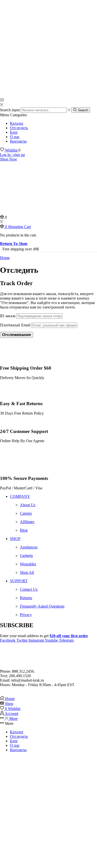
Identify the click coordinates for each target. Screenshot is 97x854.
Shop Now (8, 159)
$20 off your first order (68, 636)
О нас (15, 137)
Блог (14, 132)
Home (5, 258)
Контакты (18, 141)
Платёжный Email (15, 325)
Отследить (19, 128)
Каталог (17, 123)
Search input (10, 110)
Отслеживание (16, 335)
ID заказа (7, 316)
